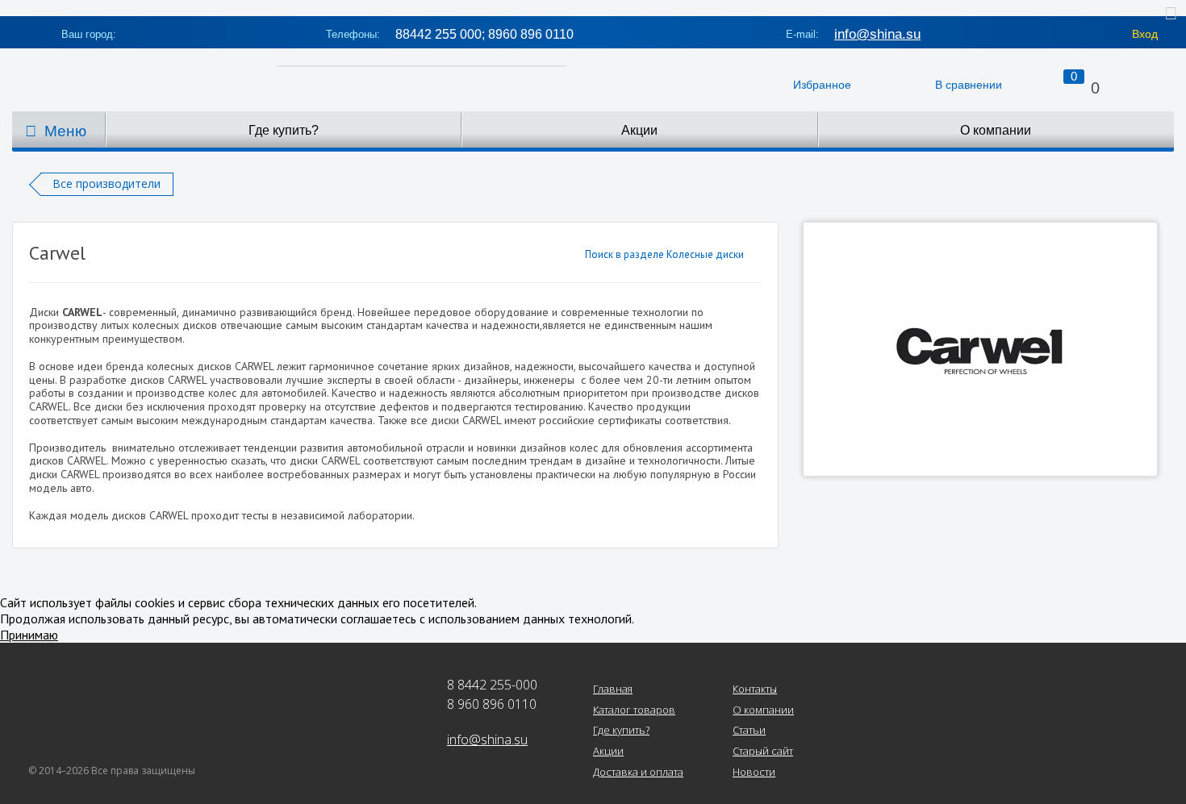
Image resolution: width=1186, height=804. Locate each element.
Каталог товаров (634, 710)
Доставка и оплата (638, 772)
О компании (995, 130)
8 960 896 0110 (492, 704)
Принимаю (29, 635)
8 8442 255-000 (492, 685)
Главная (613, 689)
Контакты (755, 689)
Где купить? (283, 130)
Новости (754, 772)
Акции (639, 130)
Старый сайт (763, 751)
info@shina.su (877, 34)
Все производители (106, 183)
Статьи (749, 730)
